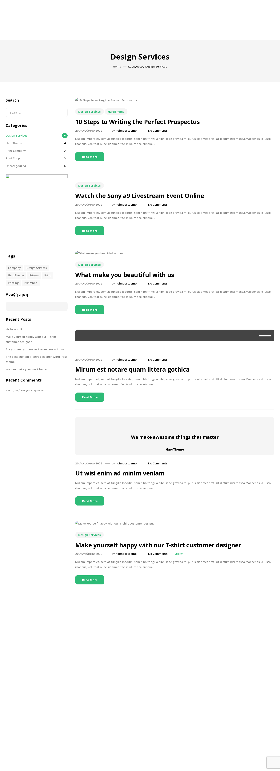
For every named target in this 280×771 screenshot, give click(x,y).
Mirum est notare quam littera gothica (132, 369)
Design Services (89, 111)
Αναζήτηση (17, 294)
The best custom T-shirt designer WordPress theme (36, 359)
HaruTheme (116, 111)
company (14, 268)
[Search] (61, 112)
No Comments (158, 130)
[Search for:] (36, 112)
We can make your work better (27, 369)
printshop (30, 283)
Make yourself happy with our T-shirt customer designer (158, 545)
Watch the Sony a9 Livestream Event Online (139, 196)
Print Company (16, 151)
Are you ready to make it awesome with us (35, 349)
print (47, 275)
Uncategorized (16, 166)
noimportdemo (126, 130)
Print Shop (13, 158)
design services (36, 268)
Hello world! (14, 329)
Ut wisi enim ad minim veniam (120, 473)
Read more (90, 157)
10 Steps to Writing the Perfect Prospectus (137, 122)
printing (13, 283)
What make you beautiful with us (124, 275)
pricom (34, 275)
